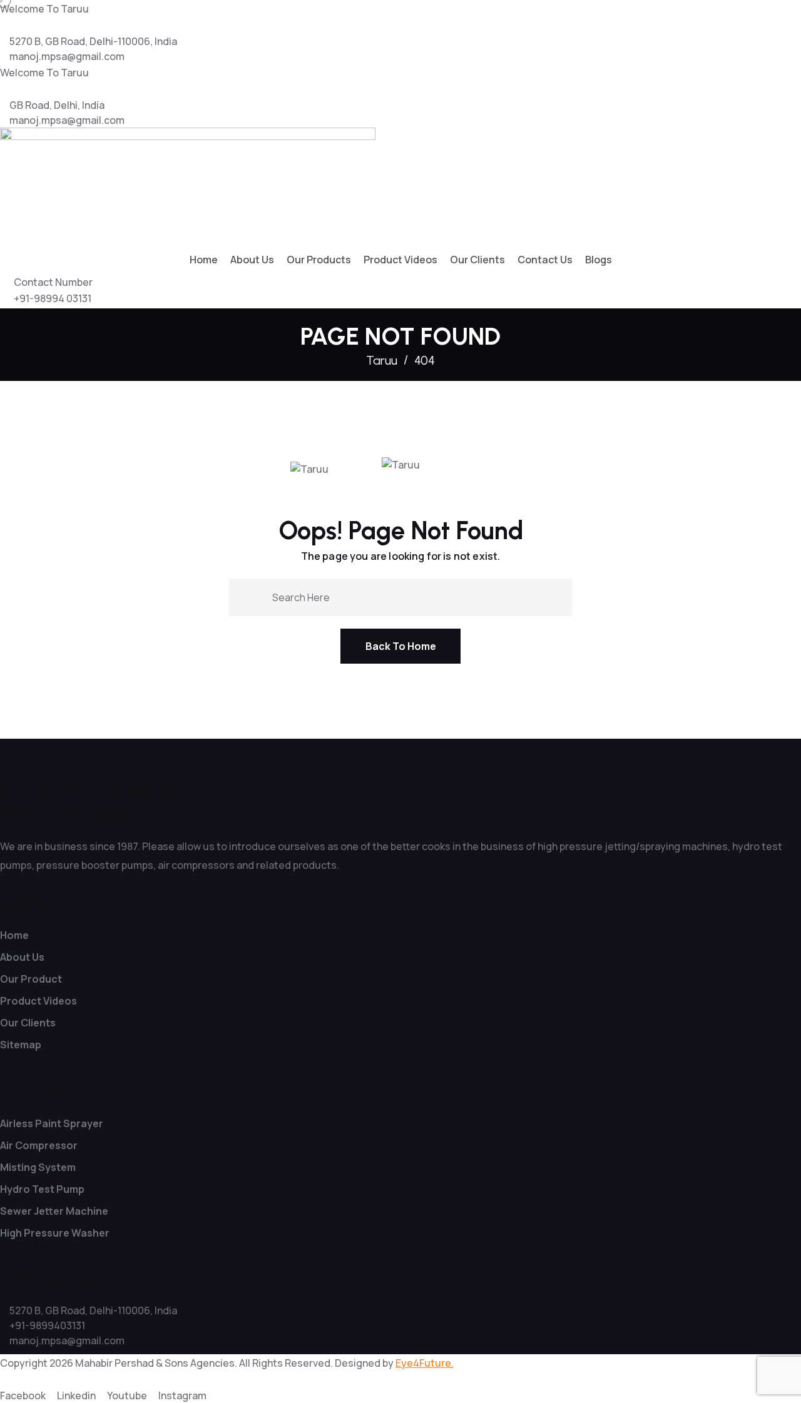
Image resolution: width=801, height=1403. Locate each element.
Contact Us (545, 259)
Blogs (598, 259)
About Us (252, 259)
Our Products (319, 259)
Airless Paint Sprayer (51, 1123)
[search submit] (257, 596)
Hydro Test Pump (42, 1189)
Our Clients (477, 259)
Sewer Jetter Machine (54, 1211)
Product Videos (400, 259)
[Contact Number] (4, 287)
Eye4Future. (424, 1363)
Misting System (38, 1167)
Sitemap (20, 1044)
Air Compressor (39, 1145)
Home (204, 259)
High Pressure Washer (55, 1233)
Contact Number (53, 282)
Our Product (31, 979)
